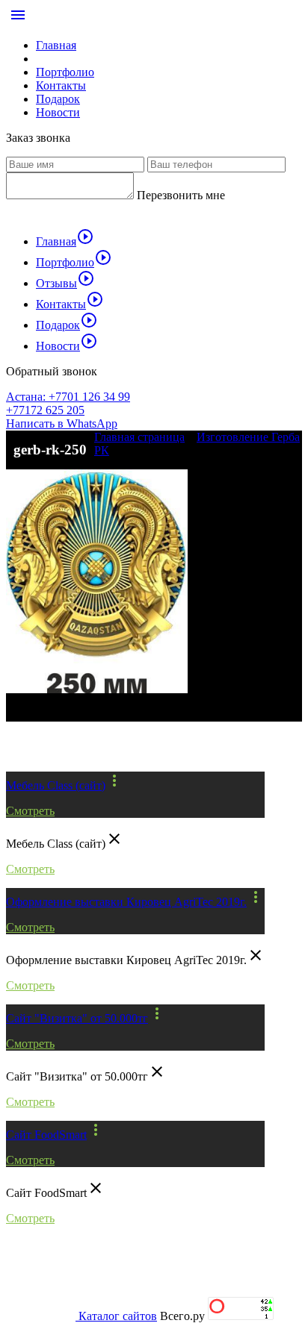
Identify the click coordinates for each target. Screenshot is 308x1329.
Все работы (52, 746)
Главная (56, 45)
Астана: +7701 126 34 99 (68, 396)
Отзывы (65, 283)
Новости (58, 112)
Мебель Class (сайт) (55, 785)
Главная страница (139, 437)
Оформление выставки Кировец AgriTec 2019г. (126, 901)
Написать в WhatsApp (61, 423)
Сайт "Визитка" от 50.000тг (77, 1018)
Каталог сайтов (117, 1316)
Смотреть (30, 810)
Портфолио (65, 72)
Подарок (58, 99)
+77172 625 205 (45, 410)
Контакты (61, 85)
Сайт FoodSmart (46, 1134)
